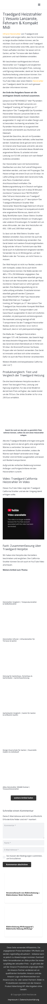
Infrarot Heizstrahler (12, 34)
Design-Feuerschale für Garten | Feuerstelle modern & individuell (20, 751)
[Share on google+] (14, 899)
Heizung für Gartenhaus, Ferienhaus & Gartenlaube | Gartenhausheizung (17, 677)
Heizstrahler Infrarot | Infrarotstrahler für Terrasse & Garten (19, 640)
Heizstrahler (38, 81)
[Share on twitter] (11, 899)
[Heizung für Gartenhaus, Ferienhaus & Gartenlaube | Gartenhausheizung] (23, 663)
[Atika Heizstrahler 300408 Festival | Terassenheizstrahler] (23, 774)
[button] (39, 4)
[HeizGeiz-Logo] (19, 4)
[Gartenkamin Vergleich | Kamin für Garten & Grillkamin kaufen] (23, 700)
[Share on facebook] (7, 899)
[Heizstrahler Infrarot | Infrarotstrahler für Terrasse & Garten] (23, 626)
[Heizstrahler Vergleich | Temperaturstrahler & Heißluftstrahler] (23, 589)
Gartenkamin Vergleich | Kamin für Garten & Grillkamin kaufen (19, 714)
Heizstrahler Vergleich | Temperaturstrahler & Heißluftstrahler (20, 603)
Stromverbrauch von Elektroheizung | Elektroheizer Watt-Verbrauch (23, 894)
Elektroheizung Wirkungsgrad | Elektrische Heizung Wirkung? (20, 927)
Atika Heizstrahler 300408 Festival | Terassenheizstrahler (16, 788)
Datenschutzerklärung (29, 999)
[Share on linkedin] (17, 899)
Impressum (13, 999)
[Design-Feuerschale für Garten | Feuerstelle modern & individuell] (23, 737)
